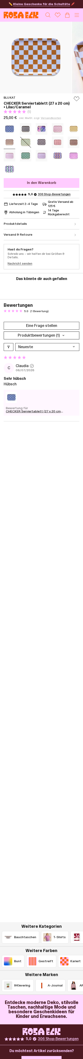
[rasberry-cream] (57, 129)
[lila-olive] (25, 129)
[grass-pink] (9, 169)
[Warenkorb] (67, 15)
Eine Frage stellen (41, 326)
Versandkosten (51, 118)
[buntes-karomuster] (41, 129)
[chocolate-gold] (57, 142)
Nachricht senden (20, 263)
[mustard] (73, 129)
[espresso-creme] (41, 142)
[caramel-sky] (57, 155)
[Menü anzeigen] (76, 15)
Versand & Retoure (18, 234)
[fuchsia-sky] (73, 155)
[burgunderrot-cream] (73, 142)
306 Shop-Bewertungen (54, 194)
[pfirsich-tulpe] (25, 155)
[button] (15, 112)
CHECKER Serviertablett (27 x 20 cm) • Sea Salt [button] (34, 412)
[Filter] (8, 347)
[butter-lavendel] (41, 155)
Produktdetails (15, 223)
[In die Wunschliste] (76, 101)
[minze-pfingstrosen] (9, 155)
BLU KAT (9, 97)
